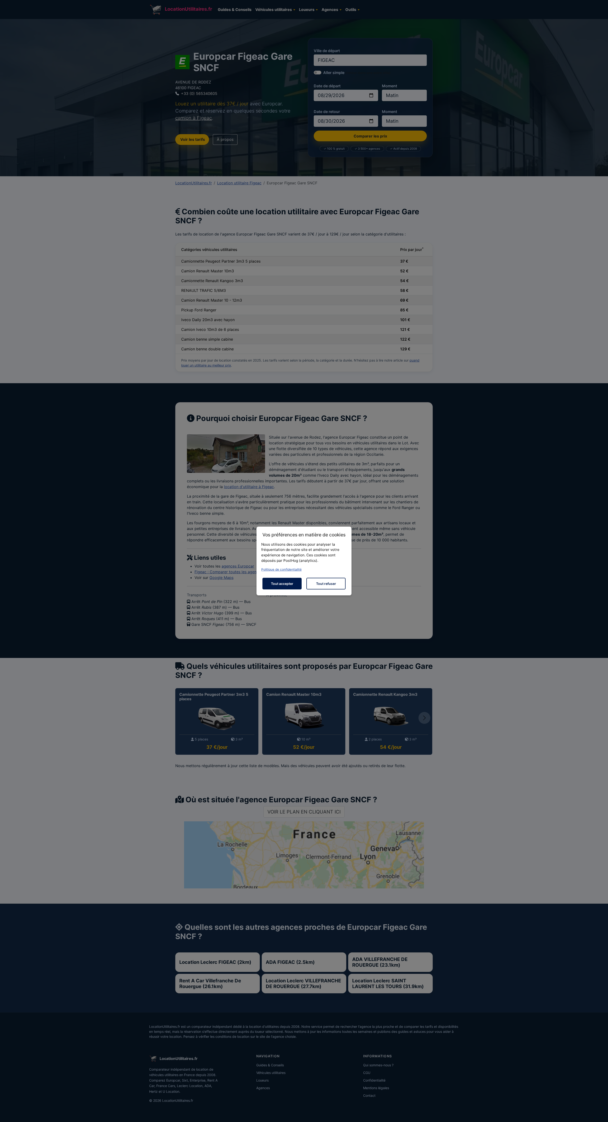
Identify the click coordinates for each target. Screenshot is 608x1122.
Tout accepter (282, 584)
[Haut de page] (599, 1113)
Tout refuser (326, 584)
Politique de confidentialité (281, 569)
